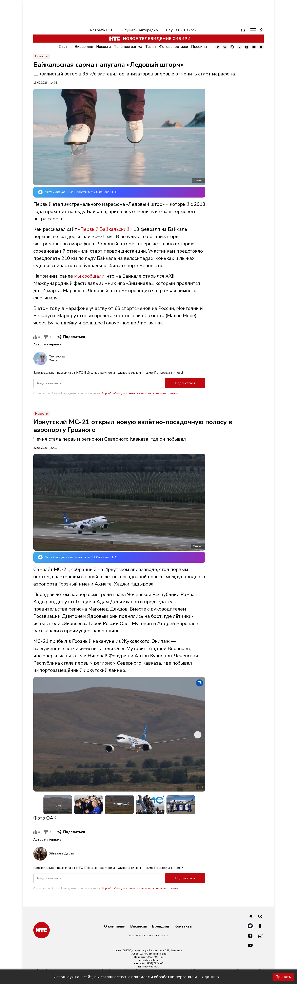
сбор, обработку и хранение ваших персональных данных (139, 393)
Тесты (150, 46)
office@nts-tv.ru (157, 953)
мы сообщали (89, 276)
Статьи (65, 46)
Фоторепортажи (173, 46)
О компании (114, 926)
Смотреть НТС (100, 30)
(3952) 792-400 (154, 963)
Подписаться (185, 383)
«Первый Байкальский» (104, 229)
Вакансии (138, 926)
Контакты (183, 926)
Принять (283, 976)
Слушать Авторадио (140, 30)
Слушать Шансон (181, 30)
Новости (103, 46)
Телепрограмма (128, 46)
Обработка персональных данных (148, 935)
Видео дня (84, 46)
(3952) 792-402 (154, 957)
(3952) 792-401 (139, 953)
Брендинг (161, 926)
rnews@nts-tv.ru (148, 960)
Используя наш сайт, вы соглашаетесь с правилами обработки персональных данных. (136, 977)
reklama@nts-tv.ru (148, 966)
